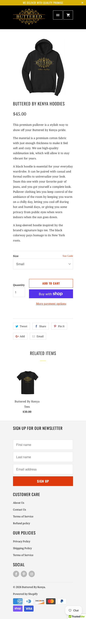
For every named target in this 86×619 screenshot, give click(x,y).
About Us (18, 502)
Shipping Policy (22, 548)
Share (42, 326)
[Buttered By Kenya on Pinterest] (24, 574)
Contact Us (19, 509)
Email (40, 336)
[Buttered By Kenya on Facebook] (16, 574)
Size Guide (68, 256)
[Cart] (68, 15)
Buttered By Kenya (33, 587)
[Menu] (58, 15)
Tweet (23, 326)
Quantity (19, 285)
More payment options (51, 303)
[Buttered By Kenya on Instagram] (32, 574)
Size (15, 256)
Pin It (61, 326)
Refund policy (21, 523)
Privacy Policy (21, 541)
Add (22, 336)
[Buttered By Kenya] (29, 18)
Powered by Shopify (25, 594)
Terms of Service (23, 516)
